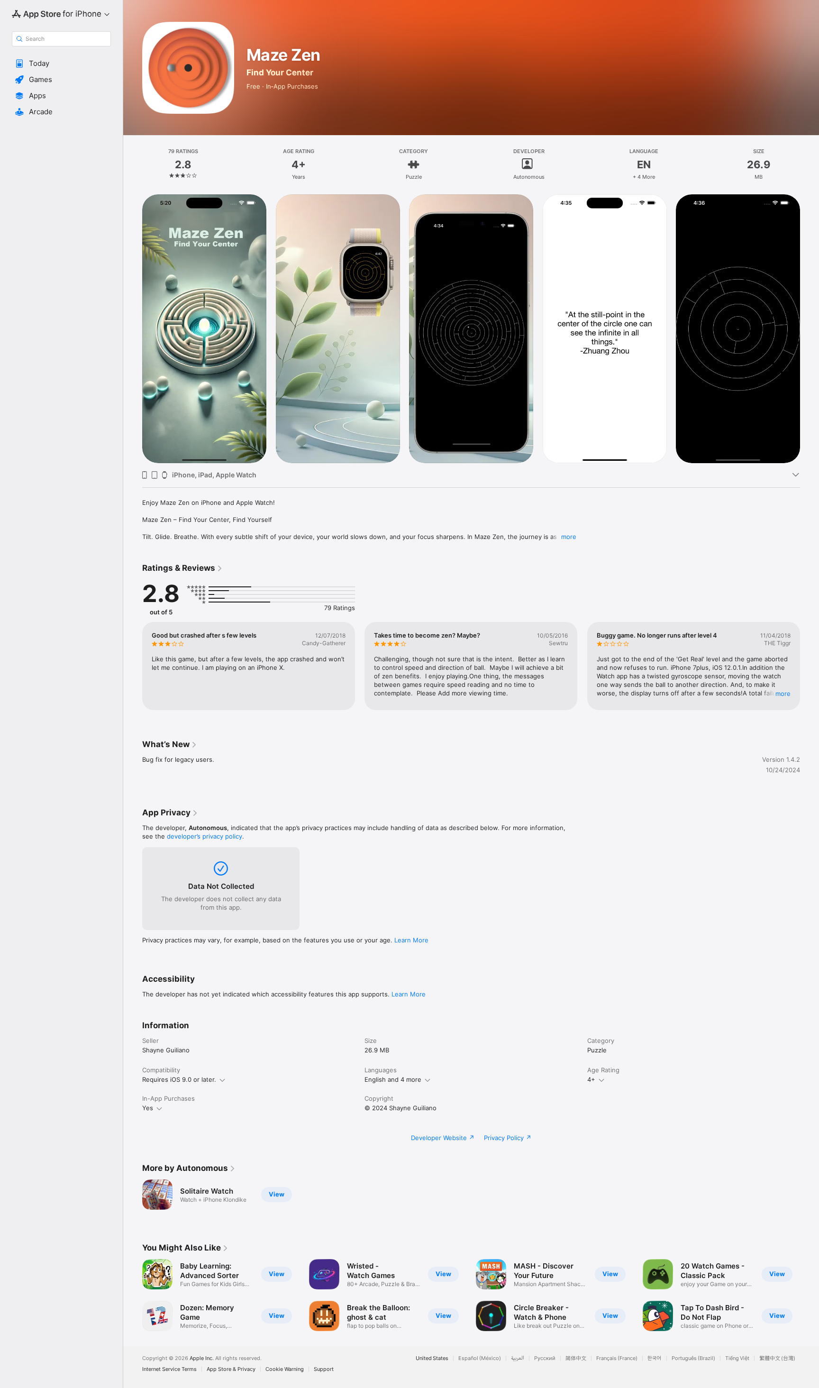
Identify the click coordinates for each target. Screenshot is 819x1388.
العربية (517, 1358)
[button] (61, 63)
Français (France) (616, 1358)
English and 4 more (392, 1079)
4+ (591, 1079)
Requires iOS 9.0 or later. (179, 1079)
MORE (783, 693)
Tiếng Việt (737, 1358)
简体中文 (575, 1358)
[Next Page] (809, 329)
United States (432, 1358)
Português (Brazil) (693, 1358)
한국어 (654, 1358)
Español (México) (479, 1358)
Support (324, 1369)
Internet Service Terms (169, 1369)
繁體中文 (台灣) (777, 1358)
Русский (544, 1358)
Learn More (411, 940)
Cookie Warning (284, 1369)
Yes (147, 1108)
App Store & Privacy (231, 1369)
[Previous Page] (132, 329)
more (568, 536)
